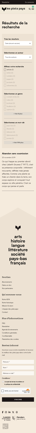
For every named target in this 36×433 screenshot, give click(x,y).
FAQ (3, 323)
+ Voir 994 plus (18, 142)
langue (18, 245)
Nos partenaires (7, 288)
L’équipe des (10, 309)
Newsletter (5, 2)
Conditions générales (9, 333)
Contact (5, 312)
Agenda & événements (10, 330)
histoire (18, 240)
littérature (18, 249)
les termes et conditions (16, 381)
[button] (18, 70)
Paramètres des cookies (10, 339)
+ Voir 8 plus (18, 114)
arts (18, 236)
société (18, 254)
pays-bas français (18, 260)
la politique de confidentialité (12, 384)
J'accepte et (14, 383)
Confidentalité (7, 336)
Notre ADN (6, 299)
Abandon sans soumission (15, 153)
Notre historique (7, 303)
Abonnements (7, 282)
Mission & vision (7, 306)
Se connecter (29, 2)
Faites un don (6, 285)
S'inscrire (18, 399)
